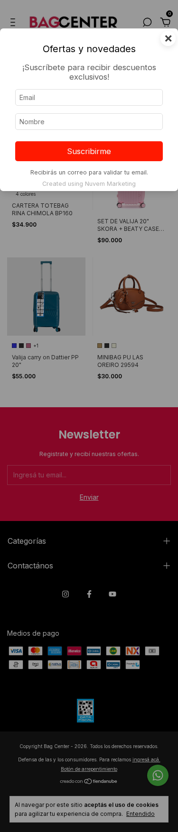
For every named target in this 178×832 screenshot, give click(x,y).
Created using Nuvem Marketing (89, 183)
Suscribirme (89, 151)
